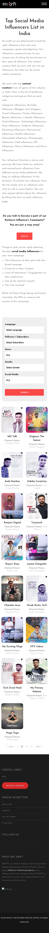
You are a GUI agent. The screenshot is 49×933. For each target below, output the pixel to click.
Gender (9, 362)
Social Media (11, 374)
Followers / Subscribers (17, 337)
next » (39, 747)
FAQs (4, 777)
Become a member (15, 785)
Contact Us (6, 810)
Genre (8, 349)
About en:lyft (6, 804)
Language (10, 324)
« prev (10, 747)
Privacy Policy (7, 823)
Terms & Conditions (9, 817)
